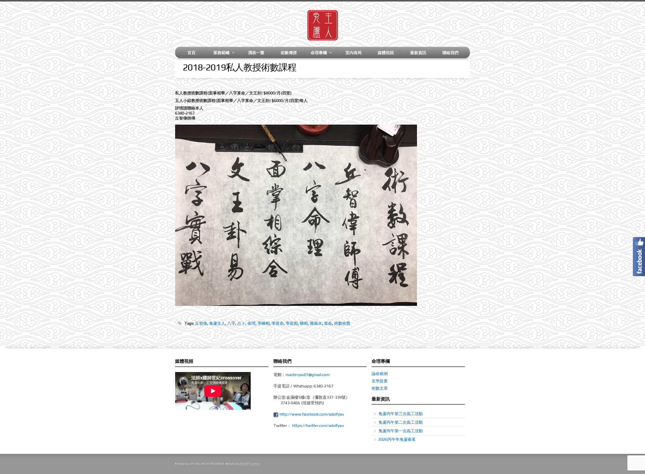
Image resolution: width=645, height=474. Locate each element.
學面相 (292, 323)
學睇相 (263, 323)
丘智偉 (201, 323)
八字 (231, 323)
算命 (328, 323)
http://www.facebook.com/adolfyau (311, 414)
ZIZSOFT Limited (249, 463)
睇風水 (316, 323)
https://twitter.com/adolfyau (318, 425)
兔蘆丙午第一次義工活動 (400, 430)
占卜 (241, 323)
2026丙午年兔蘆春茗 (397, 439)
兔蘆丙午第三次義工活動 (400, 413)
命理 (251, 323)
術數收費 (342, 323)
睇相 (304, 323)
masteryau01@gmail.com (307, 374)
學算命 (278, 323)
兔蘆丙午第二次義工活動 (400, 422)
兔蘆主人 (217, 323)
